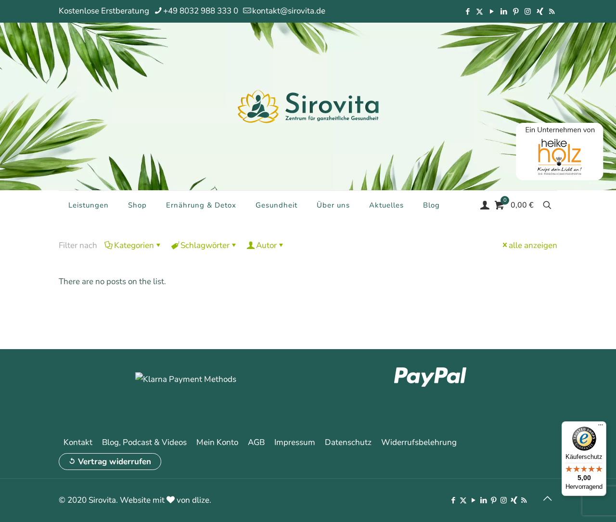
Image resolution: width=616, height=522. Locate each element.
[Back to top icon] (547, 499)
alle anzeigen (533, 245)
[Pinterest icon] (515, 11)
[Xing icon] (539, 11)
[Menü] (600, 427)
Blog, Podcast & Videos (144, 442)
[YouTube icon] (491, 11)
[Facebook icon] (467, 11)
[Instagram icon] (527, 11)
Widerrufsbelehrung (419, 442)
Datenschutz (348, 442)
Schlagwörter (205, 245)
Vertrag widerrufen (114, 461)
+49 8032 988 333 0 (200, 10)
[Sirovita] (308, 106)
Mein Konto (217, 442)
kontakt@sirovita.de (288, 10)
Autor (266, 245)
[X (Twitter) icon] (479, 11)
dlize (200, 500)
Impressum (294, 442)
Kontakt (78, 442)
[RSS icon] (551, 11)
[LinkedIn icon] (503, 11)
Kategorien (134, 245)
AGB (256, 442)
